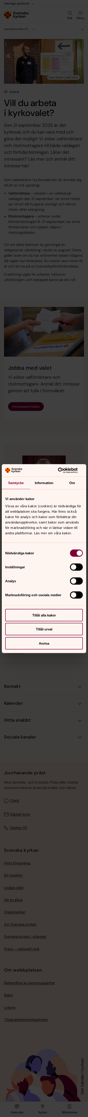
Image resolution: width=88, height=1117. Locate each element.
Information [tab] (44, 483)
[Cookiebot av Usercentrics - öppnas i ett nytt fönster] (63, 470)
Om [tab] (72, 483)
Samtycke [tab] (16, 483)
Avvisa (44, 643)
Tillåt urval (44, 629)
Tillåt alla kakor (44, 615)
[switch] (76, 567)
